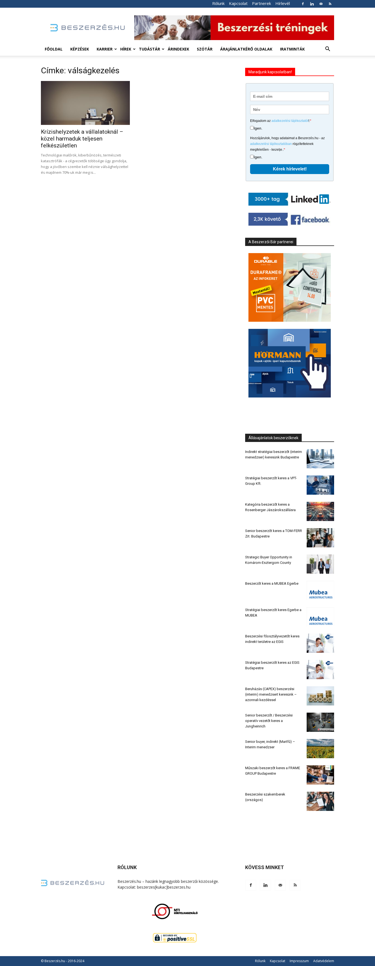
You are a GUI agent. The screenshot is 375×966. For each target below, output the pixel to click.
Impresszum (299, 961)
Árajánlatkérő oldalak (246, 49)
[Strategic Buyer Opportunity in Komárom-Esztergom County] (320, 564)
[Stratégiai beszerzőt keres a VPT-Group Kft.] (320, 485)
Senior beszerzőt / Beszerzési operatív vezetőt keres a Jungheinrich (269, 720)
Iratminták (292, 49)
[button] (327, 49)
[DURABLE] (289, 287)
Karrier (105, 49)
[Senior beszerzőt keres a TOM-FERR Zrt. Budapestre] (320, 537)
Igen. (258, 128)
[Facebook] (303, 4)
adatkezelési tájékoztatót (290, 121)
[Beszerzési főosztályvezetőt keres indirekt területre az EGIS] (320, 643)
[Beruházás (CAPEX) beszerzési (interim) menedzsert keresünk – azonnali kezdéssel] (320, 695)
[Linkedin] (312, 4)
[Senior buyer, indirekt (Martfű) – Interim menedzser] (320, 748)
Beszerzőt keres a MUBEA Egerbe (271, 583)
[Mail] (321, 4)
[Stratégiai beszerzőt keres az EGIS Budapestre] (320, 669)
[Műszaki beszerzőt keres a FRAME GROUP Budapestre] (320, 775)
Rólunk (218, 3)
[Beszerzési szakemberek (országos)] (320, 801)
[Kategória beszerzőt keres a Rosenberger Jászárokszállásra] (320, 511)
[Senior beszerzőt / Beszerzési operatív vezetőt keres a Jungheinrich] (320, 722)
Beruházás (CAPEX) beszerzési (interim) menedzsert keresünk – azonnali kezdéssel (271, 694)
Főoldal (54, 49)
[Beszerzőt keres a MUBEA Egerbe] (320, 590)
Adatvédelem (323, 961)
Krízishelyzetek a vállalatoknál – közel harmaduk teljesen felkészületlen (82, 138)
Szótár (204, 49)
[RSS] (330, 4)
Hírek (125, 49)
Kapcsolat (238, 3)
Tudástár (149, 49)
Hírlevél (282, 3)
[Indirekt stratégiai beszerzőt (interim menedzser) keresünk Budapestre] (320, 458)
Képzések (79, 49)
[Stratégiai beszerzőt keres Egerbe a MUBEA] (320, 616)
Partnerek (261, 3)
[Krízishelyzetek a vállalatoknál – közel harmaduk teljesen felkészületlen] (85, 103)
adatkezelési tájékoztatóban (271, 144)
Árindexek (178, 49)
